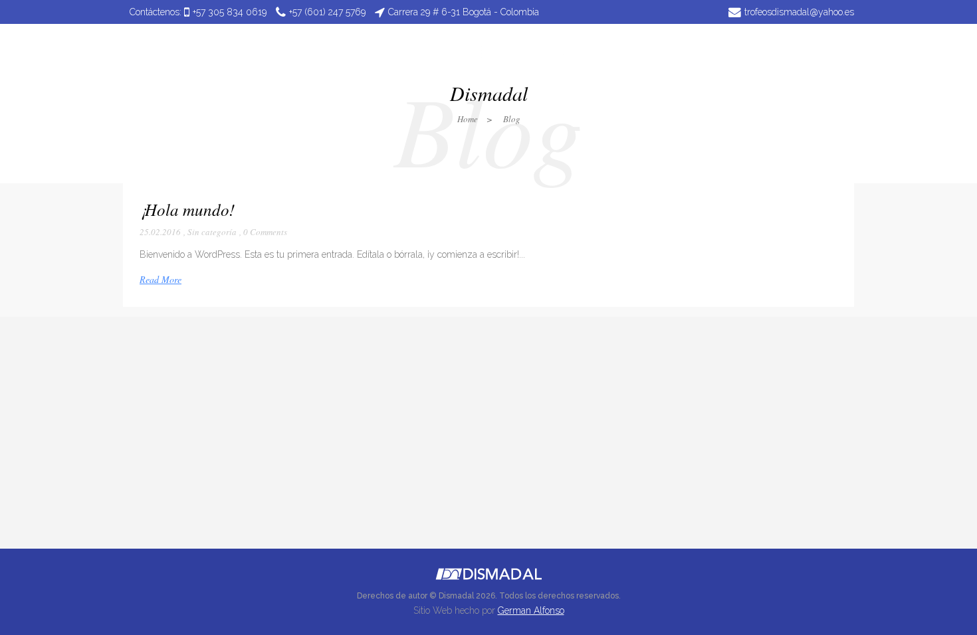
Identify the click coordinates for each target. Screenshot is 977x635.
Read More (160, 279)
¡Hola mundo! (187, 209)
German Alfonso (531, 610)
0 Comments (265, 232)
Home (467, 119)
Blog (511, 119)
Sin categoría (212, 232)
